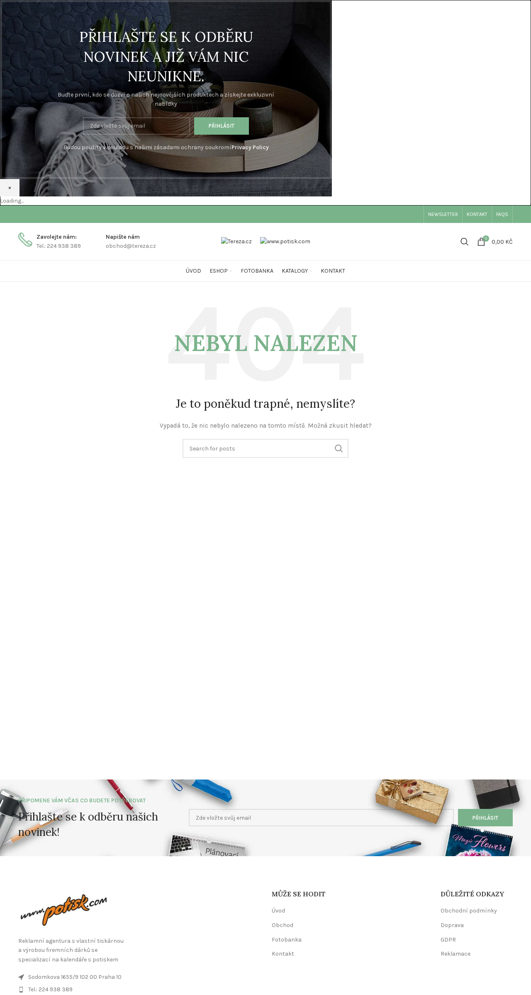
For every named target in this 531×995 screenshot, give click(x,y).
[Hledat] (464, 241)
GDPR (448, 939)
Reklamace (455, 953)
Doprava (452, 925)
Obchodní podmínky (469, 910)
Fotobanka (287, 939)
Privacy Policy (250, 147)
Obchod (282, 925)
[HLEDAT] (338, 448)
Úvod (278, 910)
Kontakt (283, 953)
